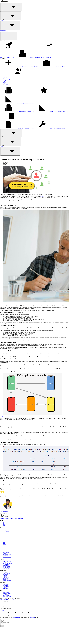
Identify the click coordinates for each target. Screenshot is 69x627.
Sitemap (12, 599)
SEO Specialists (5, 594)
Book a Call (5, 523)
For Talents (2, 19)
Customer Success (6, 588)
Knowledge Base (5, 555)
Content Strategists (6, 595)
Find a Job (6, 31)
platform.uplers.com (16, 617)
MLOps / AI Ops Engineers (7, 563)
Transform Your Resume (7, 554)
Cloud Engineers (5, 578)
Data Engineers (5, 83)
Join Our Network (6, 552)
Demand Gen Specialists (7, 596)
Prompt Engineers (6, 565)
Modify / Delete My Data (7, 557)
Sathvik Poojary (4, 511)
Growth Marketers (6, 592)
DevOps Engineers (6, 81)
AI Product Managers (6, 567)
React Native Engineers (7, 580)
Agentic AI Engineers (6, 566)
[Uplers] (4, 2)
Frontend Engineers (6, 575)
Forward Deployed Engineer (7, 79)
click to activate (32, 617)
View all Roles (5, 84)
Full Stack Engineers (6, 77)
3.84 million (42, 196)
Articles (4, 542)
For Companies (3, 10)
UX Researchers (5, 585)
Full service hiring (6, 536)
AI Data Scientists (6, 568)
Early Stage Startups (6, 529)
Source (1, 416)
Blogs (4, 543)
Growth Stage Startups (6, 530)
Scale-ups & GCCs (6, 531)
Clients (4, 545)
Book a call (2, 604)
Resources (4, 544)
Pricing (1, 30)
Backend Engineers (6, 80)
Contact (4, 30)
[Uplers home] (3, 515)
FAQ (3, 556)
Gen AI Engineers (6, 564)
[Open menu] (8, 36)
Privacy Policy (8, 599)
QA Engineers (5, 82)
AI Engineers (5, 78)
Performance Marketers (7, 593)
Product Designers (6, 584)
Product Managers (6, 586)
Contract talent (5, 537)
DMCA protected (3, 599)
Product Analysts (5, 587)
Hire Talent (2, 31)
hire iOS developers (61, 202)
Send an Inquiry (3, 610)
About (1, 20)
